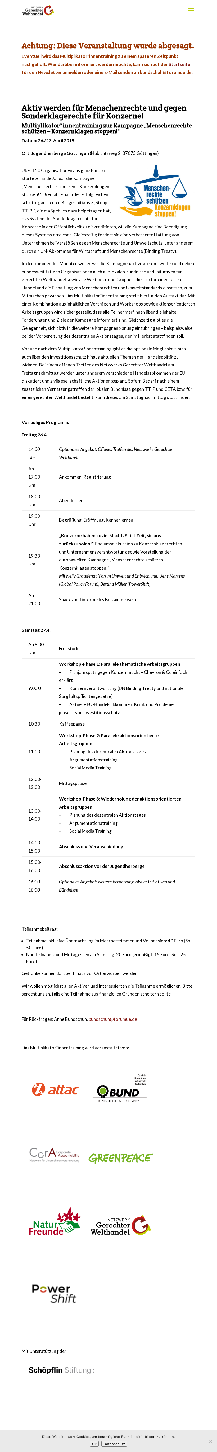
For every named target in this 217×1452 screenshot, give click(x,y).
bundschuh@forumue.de (113, 1019)
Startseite (179, 64)
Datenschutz (114, 1444)
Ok (94, 1444)
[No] (210, 1441)
